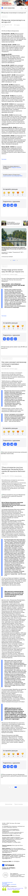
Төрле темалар (18, 804)
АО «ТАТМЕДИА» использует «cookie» (9, 885)
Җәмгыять (4, 16)
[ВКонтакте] (4, 205)
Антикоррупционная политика (7, 883)
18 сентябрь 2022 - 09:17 (7, 368)
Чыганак (4, 159)
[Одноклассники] (8, 205)
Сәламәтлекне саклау (7, 358)
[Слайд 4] (15, 260)
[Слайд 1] (10, 260)
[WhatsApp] (15, 205)
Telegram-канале (16, 167)
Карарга (15, 891)
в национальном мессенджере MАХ (12, 175)
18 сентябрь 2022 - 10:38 (7, 274)
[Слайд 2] (12, 260)
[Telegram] (11, 205)
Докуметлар (8, 804)
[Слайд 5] (17, 260)
